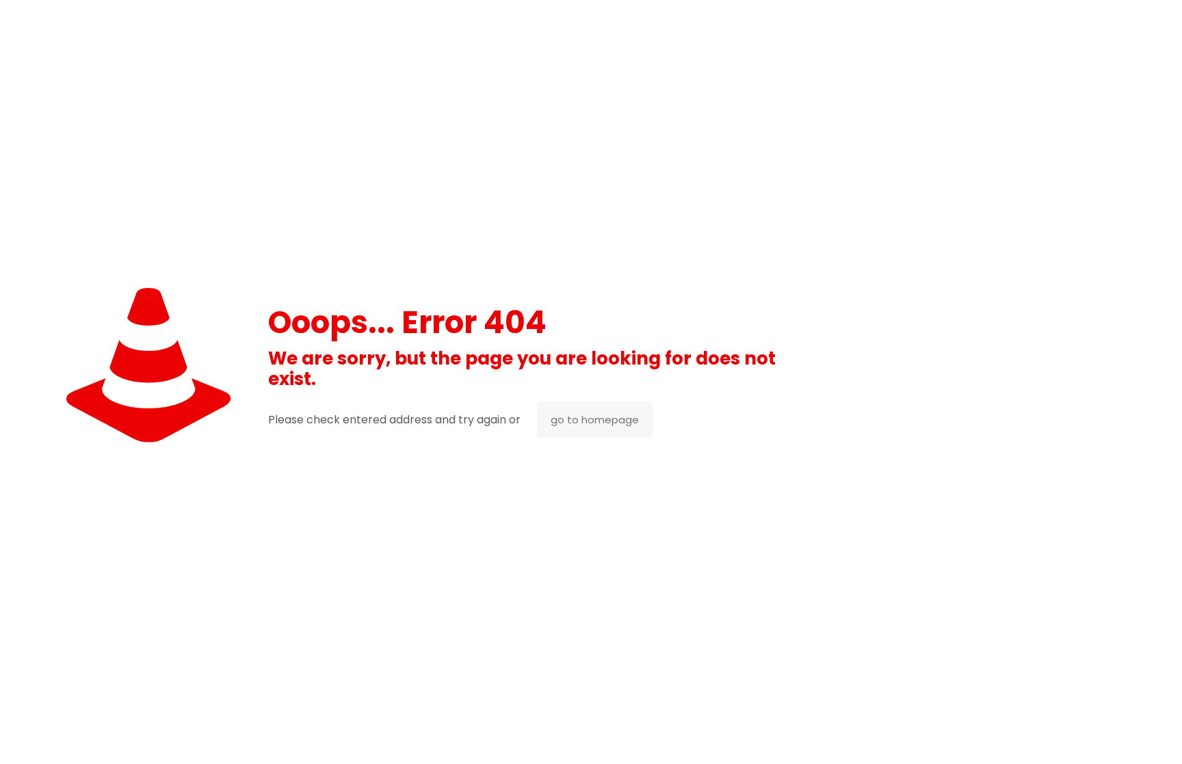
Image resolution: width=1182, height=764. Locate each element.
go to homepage (595, 419)
